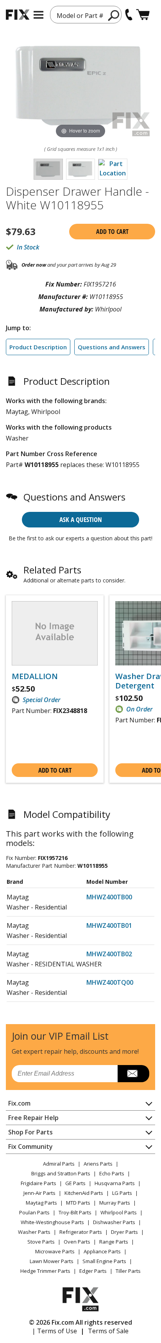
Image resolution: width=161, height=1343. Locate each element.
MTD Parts (78, 1202)
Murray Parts (114, 1202)
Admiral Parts (59, 1163)
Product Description (38, 347)
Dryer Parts (124, 1231)
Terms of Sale (108, 1331)
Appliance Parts (102, 1251)
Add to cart (112, 231)
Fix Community (30, 1146)
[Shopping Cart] (143, 14)
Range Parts (113, 1241)
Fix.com (19, 1103)
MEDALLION (35, 676)
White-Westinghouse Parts (52, 1222)
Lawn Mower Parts (51, 1261)
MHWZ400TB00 (109, 897)
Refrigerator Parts (80, 1231)
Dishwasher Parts (114, 1222)
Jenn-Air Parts (39, 1192)
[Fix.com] (17, 14)
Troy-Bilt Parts (75, 1212)
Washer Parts (34, 1231)
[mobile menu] (38, 14)
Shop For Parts (30, 1132)
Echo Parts (111, 1173)
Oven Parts (77, 1241)
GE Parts (75, 1183)
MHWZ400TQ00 (109, 982)
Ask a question (80, 519)
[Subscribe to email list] (133, 1073)
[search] (113, 15)
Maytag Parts (41, 1202)
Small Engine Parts (104, 1261)
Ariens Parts (98, 1163)
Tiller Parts (128, 1270)
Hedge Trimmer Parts (45, 1270)
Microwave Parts (55, 1251)
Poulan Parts (34, 1212)
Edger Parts (93, 1270)
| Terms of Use (54, 1331)
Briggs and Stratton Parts (60, 1173)
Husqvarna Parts (115, 1183)
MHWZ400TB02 (109, 954)
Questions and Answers (111, 347)
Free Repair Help (33, 1117)
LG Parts (122, 1192)
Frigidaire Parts (38, 1183)
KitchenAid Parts (83, 1192)
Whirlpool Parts (118, 1212)
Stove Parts (41, 1241)
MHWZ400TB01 (109, 925)
